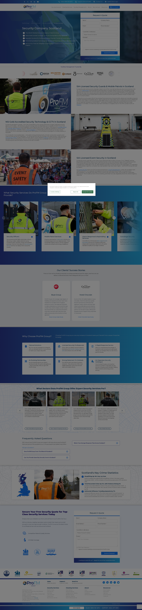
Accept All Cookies (88, 191)
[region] (71, 189)
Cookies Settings (55, 191)
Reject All (75, 191)
